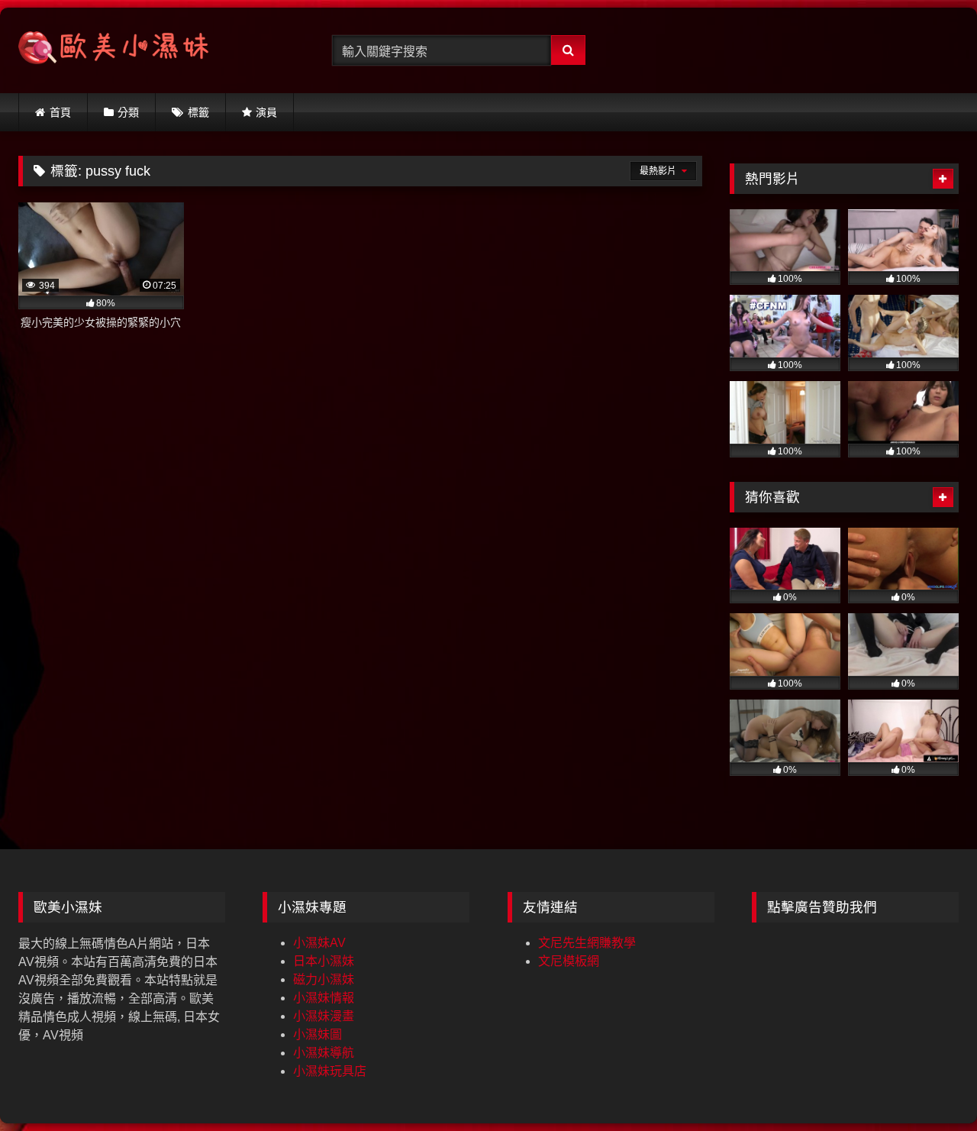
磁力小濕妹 (323, 979)
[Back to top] (929, 1085)
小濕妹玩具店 (329, 1071)
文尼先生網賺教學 (587, 942)
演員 (266, 112)
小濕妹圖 (317, 1034)
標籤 (198, 112)
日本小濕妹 (323, 961)
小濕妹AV (319, 942)
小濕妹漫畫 (323, 1016)
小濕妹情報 (323, 997)
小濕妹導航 (323, 1052)
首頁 (60, 112)
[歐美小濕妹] (113, 50)
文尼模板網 (568, 961)
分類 (128, 112)
